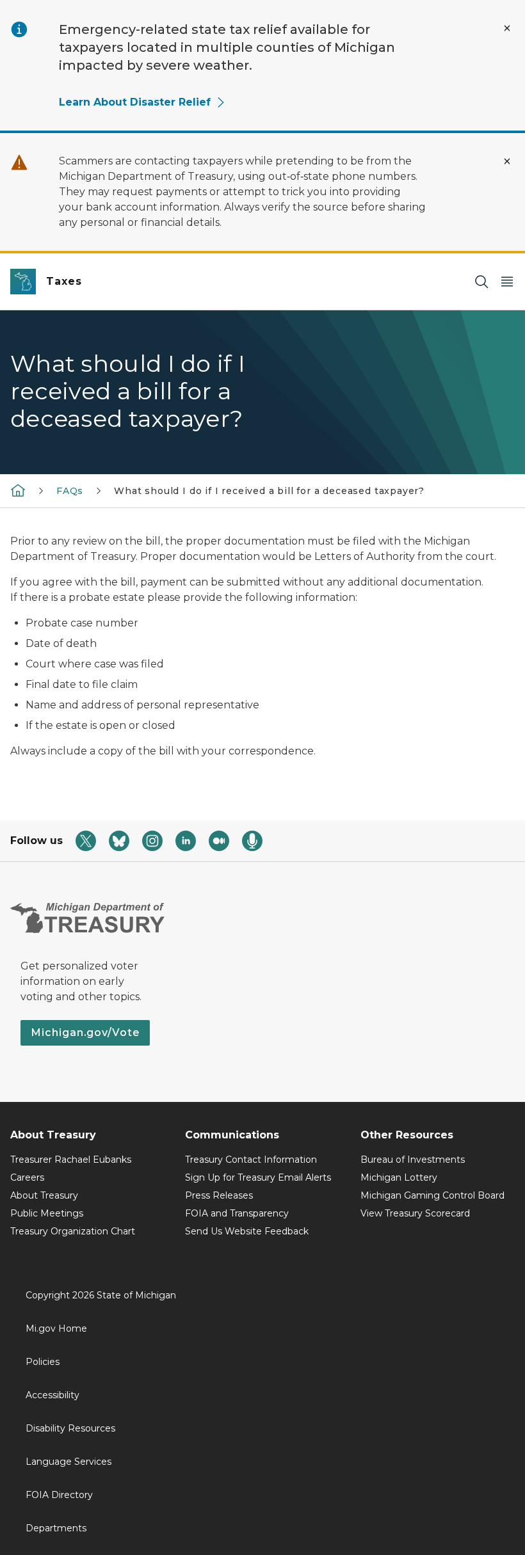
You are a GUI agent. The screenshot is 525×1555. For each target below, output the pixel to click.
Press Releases (219, 1195)
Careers (27, 1177)
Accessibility (52, 1395)
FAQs (69, 491)
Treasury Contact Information (251, 1159)
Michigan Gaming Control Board (432, 1195)
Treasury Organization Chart (72, 1231)
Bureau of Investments (412, 1159)
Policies (43, 1362)
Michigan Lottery (398, 1177)
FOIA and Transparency (237, 1213)
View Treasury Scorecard (415, 1213)
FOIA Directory (59, 1495)
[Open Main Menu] (507, 282)
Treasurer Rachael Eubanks (70, 1159)
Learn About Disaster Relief (135, 102)
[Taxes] (18, 489)
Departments (56, 1528)
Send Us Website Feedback (247, 1231)
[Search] (481, 282)
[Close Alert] (507, 28)
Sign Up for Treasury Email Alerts (258, 1177)
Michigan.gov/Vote (85, 1032)
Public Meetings (46, 1213)
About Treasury (44, 1195)
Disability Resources (70, 1428)
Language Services (68, 1461)
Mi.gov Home (56, 1328)
